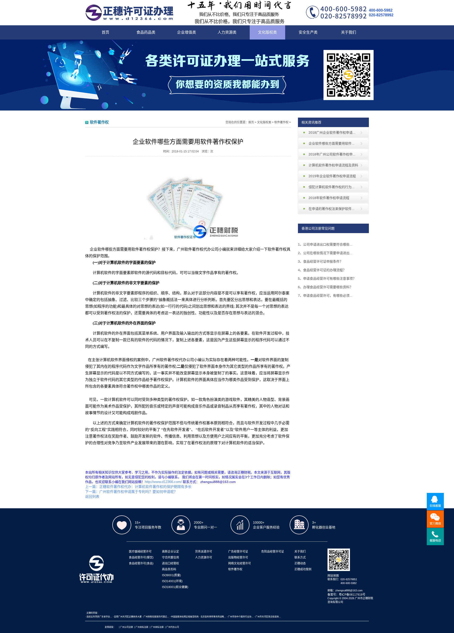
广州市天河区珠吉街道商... (268, 616)
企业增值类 (186, 32)
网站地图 (333, 575)
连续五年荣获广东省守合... (99, 616)
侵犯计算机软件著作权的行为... (331, 187)
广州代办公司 (172, 627)
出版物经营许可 (238, 557)
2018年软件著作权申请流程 (329, 198)
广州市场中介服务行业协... (240, 616)
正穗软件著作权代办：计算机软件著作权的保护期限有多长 (145, 487)
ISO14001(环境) (172, 581)
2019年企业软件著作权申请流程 (332, 176)
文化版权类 (267, 32)
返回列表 (92, 497)
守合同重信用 (170, 557)
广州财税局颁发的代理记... (156, 616)
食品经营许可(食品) (141, 563)
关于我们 (348, 32)
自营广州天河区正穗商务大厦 (128, 616)
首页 (105, 32)
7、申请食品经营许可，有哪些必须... (325, 295)
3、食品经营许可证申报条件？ (320, 261)
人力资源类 (227, 32)
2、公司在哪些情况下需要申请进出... (325, 253)
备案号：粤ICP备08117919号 (346, 594)
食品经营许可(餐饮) (141, 557)
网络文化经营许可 (239, 563)
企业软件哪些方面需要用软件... (331, 143)
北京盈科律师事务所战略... (213, 616)
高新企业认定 (170, 551)
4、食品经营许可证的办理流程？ (322, 270)
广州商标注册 (141, 627)
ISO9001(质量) (171, 575)
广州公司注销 (126, 627)
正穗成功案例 (302, 569)
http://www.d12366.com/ (164, 482)
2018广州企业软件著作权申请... (332, 132)
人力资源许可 (203, 557)
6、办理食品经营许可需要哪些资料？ (325, 287)
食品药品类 (145, 32)
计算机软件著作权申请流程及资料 (333, 165)
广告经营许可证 (238, 551)
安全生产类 (308, 32)
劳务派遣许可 (203, 551)
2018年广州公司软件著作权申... (332, 154)
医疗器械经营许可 (140, 551)
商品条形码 (169, 569)
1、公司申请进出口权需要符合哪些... (325, 244)
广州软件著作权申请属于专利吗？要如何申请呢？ (138, 492)
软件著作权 (281, 122)
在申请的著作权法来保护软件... (331, 209)
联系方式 (300, 557)
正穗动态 (300, 563)
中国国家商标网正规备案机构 (185, 616)
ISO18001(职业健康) (175, 587)
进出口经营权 (170, 563)
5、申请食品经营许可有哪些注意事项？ (327, 278)
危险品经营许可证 (272, 551)
